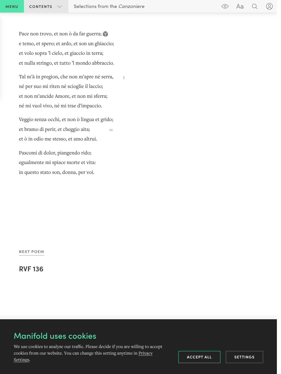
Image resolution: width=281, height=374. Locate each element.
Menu (11, 6)
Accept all (199, 356)
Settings (244, 356)
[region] (140, 103)
